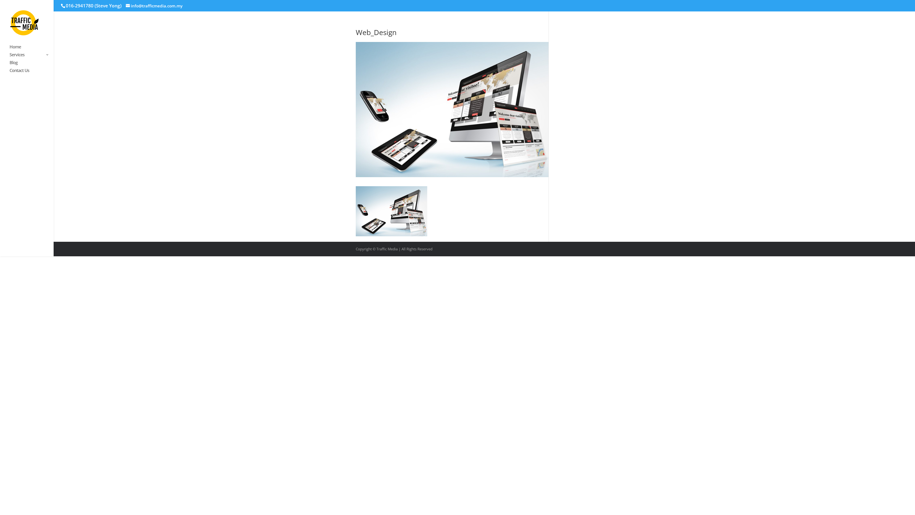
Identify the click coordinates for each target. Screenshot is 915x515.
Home (15, 47)
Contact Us (19, 71)
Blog (14, 63)
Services (17, 55)
